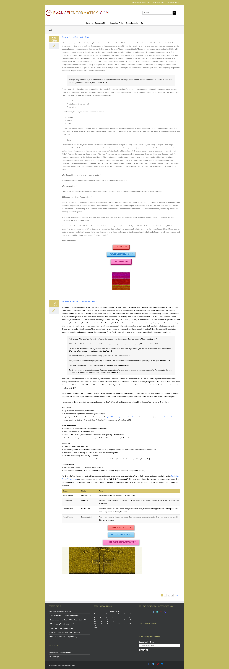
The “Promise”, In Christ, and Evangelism (65, 632)
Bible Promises (133, 417)
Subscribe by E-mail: (147, 642)
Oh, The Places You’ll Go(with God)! (64, 636)
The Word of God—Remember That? (79, 302)
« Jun (96, 627)
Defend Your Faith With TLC (75, 37)
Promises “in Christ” (164, 417)
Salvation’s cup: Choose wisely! (62, 628)
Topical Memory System (115, 417)
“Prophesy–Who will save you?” (62, 624)
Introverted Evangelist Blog (60, 652)
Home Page (54, 656)
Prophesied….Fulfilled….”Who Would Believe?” (68, 620)
